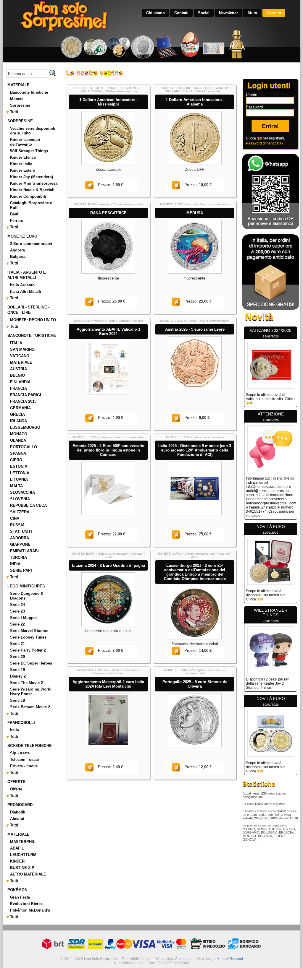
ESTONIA (18, 466)
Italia (14, 730)
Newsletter (228, 13)
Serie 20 (17, 656)
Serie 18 (17, 700)
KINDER (17, 861)
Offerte (16, 789)
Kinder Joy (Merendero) (31, 177)
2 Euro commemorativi (31, 243)
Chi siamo (155, 13)
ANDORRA (19, 538)
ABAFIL (17, 848)
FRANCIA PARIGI (25, 395)
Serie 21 (17, 643)
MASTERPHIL (22, 841)
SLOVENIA (20, 499)
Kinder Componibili (28, 196)
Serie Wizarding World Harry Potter (30, 691)
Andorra (17, 250)
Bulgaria (17, 256)
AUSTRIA (18, 369)
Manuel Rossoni (230, 959)
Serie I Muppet (23, 617)
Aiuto (252, 13)
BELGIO (17, 375)
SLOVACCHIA (22, 492)
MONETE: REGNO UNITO (33, 320)
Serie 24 (17, 604)
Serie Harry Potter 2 (28, 650)
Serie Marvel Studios (29, 630)
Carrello (274, 13)
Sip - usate (20, 753)
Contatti (181, 13)
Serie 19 (17, 669)
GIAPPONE (20, 544)
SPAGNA (18, 453)
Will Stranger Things (29, 151)
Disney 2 (18, 676)
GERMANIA (20, 408)
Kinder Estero (22, 170)
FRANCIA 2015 (23, 401)
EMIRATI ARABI (24, 551)
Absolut (17, 818)
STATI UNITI (21, 531)
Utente (251, 94)
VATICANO (19, 356)
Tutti (14, 112)
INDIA (15, 564)
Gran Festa (20, 897)
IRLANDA (18, 421)
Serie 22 (17, 624)
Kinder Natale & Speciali (32, 190)
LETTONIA (19, 473)
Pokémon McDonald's (30, 910)
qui (259, 138)
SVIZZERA (19, 512)
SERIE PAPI (21, 570)
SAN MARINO (22, 349)
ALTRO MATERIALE (28, 874)
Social (203, 13)
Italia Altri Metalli (25, 291)
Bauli (15, 214)
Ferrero (16, 220)
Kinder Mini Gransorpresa (33, 183)
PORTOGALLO (23, 447)
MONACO (18, 434)
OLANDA (18, 440)
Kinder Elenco (23, 157)
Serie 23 (17, 611)
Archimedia (184, 959)
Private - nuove (24, 766)
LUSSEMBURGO (25, 427)
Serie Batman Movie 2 (30, 707)
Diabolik (17, 812)
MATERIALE (21, 362)
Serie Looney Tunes (28, 637)
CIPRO (16, 460)
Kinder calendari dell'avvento (25, 142)
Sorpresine (20, 105)
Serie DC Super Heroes (31, 663)
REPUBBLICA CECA (28, 505)
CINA (14, 518)
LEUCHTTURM (23, 854)
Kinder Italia (21, 164)
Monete (16, 99)
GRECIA (17, 414)
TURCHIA (18, 557)
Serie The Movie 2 (26, 682)
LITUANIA (19, 479)
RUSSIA (17, 525)
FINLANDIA (20, 382)
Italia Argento (22, 285)
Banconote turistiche (29, 92)
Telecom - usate (24, 759)
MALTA (16, 486)
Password (254, 107)
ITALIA (16, 343)
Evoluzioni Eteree (26, 904)
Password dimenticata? (264, 143)
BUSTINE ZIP (22, 867)
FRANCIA (18, 388)
